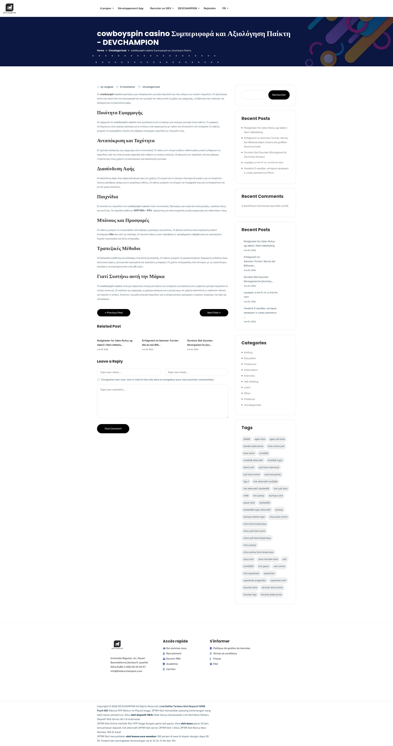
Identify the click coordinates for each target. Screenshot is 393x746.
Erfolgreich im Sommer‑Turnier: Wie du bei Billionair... (259, 261)
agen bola (260, 439)
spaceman (269, 573)
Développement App (130, 8)
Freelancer (250, 364)
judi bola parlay (273, 474)
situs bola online (278, 516)
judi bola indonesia (269, 467)
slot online (279, 566)
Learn (247, 387)
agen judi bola (277, 439)
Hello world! (281, 205)
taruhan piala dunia (271, 594)
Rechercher (279, 94)
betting (248, 352)
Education (250, 358)
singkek (108, 86)
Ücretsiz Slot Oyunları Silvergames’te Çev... (200, 342)
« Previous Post (114, 312)
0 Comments (127, 86)
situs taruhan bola (268, 559)
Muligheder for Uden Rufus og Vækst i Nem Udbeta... (114, 342)
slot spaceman (251, 573)
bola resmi (249, 453)
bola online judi (276, 446)
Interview (249, 375)
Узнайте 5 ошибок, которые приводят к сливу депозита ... (260, 312)
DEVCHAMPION (187, 8)
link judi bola (280, 488)
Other (247, 393)
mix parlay (258, 495)
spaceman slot (278, 580)
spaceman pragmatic (254, 580)
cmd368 (263, 453)
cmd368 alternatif (253, 460)
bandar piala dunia (253, 446)
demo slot (248, 467)
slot (284, 559)
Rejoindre (210, 8)
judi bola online (251, 474)
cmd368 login (275, 460)
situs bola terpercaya (254, 524)
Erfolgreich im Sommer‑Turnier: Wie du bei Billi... (160, 342)
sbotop (279, 509)
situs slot (248, 559)
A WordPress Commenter (255, 205)
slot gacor (263, 566)
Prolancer (249, 399)
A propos (105, 8)
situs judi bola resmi (254, 531)
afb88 (246, 439)
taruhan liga (249, 594)
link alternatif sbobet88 (256, 488)
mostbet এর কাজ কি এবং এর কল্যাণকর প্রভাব (263, 162)
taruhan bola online (272, 587)
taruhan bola (250, 587)
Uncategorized (151, 86)
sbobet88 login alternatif (257, 509)
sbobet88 (264, 502)
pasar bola (249, 502)
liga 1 (246, 481)
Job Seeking (251, 381)
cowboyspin (107, 94)
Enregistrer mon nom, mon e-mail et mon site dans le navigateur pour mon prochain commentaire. (157, 379)
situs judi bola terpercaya (257, 538)
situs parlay (249, 545)
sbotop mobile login (254, 516)
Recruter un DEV (160, 8)
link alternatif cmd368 (265, 481)
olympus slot (276, 495)
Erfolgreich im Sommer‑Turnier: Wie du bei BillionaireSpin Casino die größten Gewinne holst (266, 142)
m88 (246, 495)
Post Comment (113, 428)
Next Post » (214, 312)
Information (250, 369)
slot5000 (248, 566)
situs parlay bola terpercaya (258, 552)
